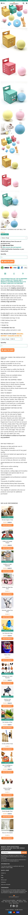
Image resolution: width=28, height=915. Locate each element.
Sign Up (24, 852)
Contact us (3, 873)
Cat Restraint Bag (7, 633)
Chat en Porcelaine (7, 832)
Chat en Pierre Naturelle (7, 789)
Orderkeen (11, 909)
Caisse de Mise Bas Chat (7, 588)
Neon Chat (7, 654)
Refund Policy (14, 901)
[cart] (26, 3)
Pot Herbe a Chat (7, 722)
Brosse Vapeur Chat (7, 520)
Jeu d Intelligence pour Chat (7, 766)
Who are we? (4, 879)
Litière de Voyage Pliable (7, 542)
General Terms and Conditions (9, 900)
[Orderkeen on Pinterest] (13, 906)
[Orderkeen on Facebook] (11, 906)
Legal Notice (19, 900)
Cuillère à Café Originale (7, 565)
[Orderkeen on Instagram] (16, 906)
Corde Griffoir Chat (7, 743)
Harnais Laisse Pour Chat (7, 611)
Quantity (3, 254)
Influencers (3, 882)
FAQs (2, 875)
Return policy (8, 901)
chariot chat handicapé (7, 700)
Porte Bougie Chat (7, 811)
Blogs (2, 877)
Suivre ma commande (5, 884)
